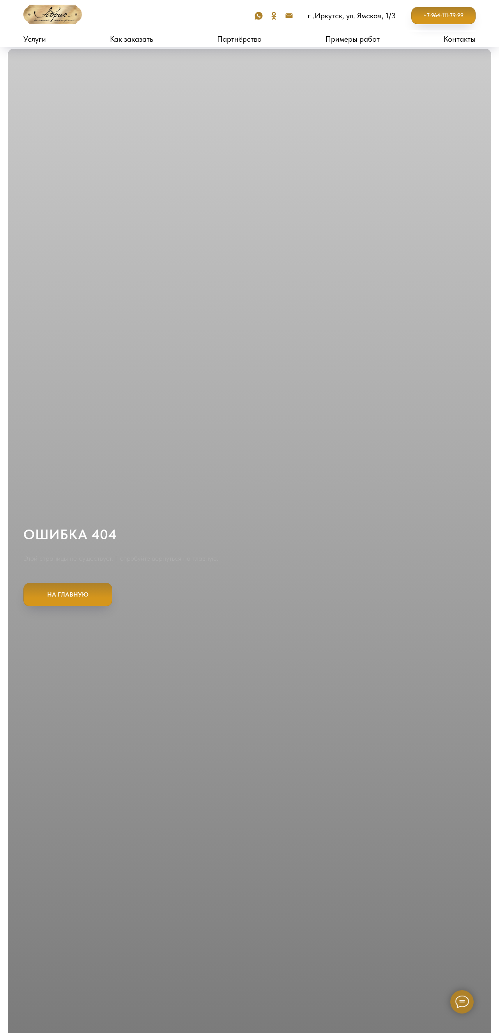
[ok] (274, 16)
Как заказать (131, 39)
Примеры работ (353, 39)
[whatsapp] (259, 16)
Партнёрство (239, 39)
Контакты (460, 39)
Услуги (34, 39)
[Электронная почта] (289, 16)
